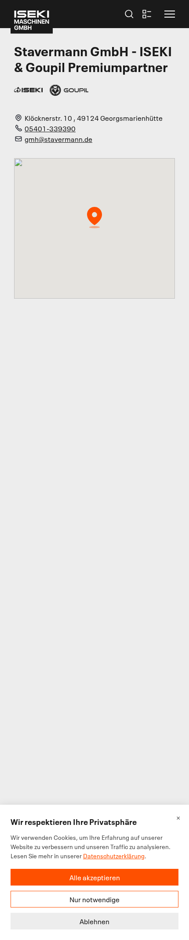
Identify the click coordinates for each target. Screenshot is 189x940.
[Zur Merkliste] (147, 14)
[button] (169, 14)
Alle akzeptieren (94, 877)
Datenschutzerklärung (114, 855)
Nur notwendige (94, 899)
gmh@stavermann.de (58, 139)
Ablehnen (94, 921)
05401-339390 (50, 128)
